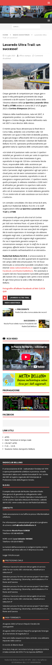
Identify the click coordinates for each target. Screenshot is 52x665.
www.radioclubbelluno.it (21, 268)
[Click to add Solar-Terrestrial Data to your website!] (26, 409)
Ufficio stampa (25, 55)
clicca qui (15, 555)
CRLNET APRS (11, 443)
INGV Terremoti (13, 617)
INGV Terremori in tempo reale (18, 440)
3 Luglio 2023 (10, 55)
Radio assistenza (12, 303)
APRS (7, 437)
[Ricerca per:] (26, 26)
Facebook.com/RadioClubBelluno (18, 271)
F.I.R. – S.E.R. (10, 446)
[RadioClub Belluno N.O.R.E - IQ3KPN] (26, 16)
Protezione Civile (14, 560)
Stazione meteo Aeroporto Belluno (20, 449)
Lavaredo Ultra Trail (19, 298)
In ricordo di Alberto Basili (13, 645)
